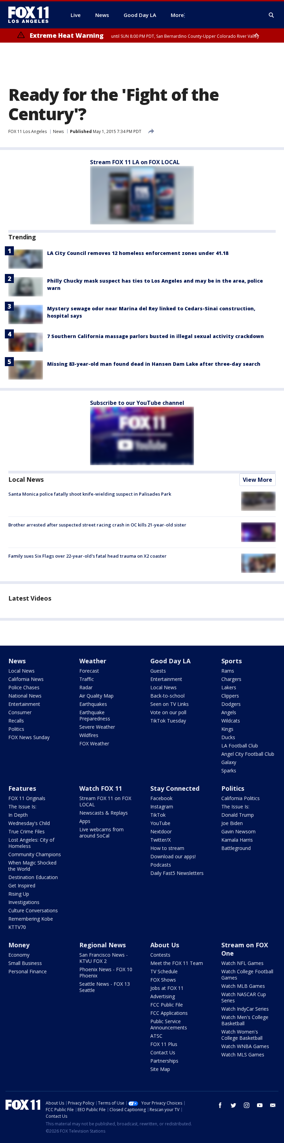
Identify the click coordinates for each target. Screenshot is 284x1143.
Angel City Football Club (247, 754)
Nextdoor (161, 831)
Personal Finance (27, 971)
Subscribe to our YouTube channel (137, 403)
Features (22, 788)
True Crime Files (26, 831)
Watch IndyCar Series (245, 1008)
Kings (227, 729)
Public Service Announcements (168, 1024)
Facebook (161, 798)
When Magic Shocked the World (32, 865)
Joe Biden (232, 823)
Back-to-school (167, 695)
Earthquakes (93, 704)
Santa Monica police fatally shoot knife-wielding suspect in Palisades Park (89, 494)
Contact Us (162, 1052)
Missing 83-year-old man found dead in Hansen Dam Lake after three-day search (153, 364)
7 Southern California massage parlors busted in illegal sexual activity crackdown (155, 336)
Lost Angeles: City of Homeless (31, 842)
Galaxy (228, 762)
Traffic (86, 679)
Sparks (228, 770)
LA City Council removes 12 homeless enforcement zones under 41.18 (137, 253)
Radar (85, 687)
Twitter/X (160, 839)
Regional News (102, 945)
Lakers (228, 687)
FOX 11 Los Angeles (27, 131)
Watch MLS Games (242, 1054)
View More (257, 480)
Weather (92, 661)
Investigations (23, 902)
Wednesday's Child (29, 823)
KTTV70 (17, 927)
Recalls (16, 720)
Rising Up (18, 894)
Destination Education (33, 877)
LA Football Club (239, 745)
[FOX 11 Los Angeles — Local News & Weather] (31, 15)
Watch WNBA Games (245, 1046)
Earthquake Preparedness (94, 715)
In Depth (18, 815)
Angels (228, 712)
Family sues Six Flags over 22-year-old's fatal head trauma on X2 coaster (87, 556)
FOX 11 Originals (26, 798)
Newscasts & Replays (103, 812)
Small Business (25, 963)
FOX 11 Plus (163, 1044)
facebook (220, 1105)
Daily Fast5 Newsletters (177, 873)
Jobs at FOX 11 (167, 988)
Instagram (161, 806)
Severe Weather (97, 727)
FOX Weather (94, 743)
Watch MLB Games (243, 986)
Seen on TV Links (169, 704)
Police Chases (23, 687)
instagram (246, 1105)
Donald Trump (237, 815)
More (177, 14)
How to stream (167, 848)
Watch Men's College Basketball (244, 1020)
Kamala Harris (237, 839)
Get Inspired (21, 885)
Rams (227, 670)
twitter (233, 1105)
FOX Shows (163, 979)
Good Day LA (170, 661)
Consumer (20, 712)
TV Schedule (164, 971)
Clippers (230, 695)
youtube (259, 1105)
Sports (231, 661)
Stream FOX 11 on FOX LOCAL (105, 801)
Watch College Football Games (247, 974)
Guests (158, 670)
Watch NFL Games (242, 963)
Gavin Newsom (238, 831)
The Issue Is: (22, 806)
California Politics (240, 798)
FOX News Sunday (29, 737)
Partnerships (164, 1060)
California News (26, 679)
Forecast (89, 670)
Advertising (162, 996)
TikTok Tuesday (168, 720)
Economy (18, 954)
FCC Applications (169, 1013)
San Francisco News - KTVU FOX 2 (103, 957)
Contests (160, 954)
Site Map (160, 1069)
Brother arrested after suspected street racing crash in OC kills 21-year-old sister (97, 525)
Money (18, 945)
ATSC (156, 1036)
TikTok (158, 815)
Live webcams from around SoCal (101, 832)
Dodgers (231, 704)
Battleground (236, 848)
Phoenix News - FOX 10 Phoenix (105, 972)
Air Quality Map (96, 695)
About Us (164, 945)
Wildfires (88, 735)
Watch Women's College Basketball (242, 1034)
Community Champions (34, 854)
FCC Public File (166, 1004)
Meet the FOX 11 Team (176, 963)
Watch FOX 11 (100, 788)
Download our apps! (173, 856)
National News (25, 695)
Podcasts (160, 864)
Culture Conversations (33, 910)
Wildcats (230, 720)
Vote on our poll (168, 712)
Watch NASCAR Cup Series (243, 997)
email (272, 1105)
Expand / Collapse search (271, 15)
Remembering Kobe (30, 918)
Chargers (231, 679)
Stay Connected (174, 788)
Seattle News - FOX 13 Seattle (104, 987)
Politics (16, 729)
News (58, 131)
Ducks (228, 737)
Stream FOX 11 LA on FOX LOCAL (135, 162)
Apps (84, 821)
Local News (26, 479)
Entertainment (24, 704)
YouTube (160, 823)
